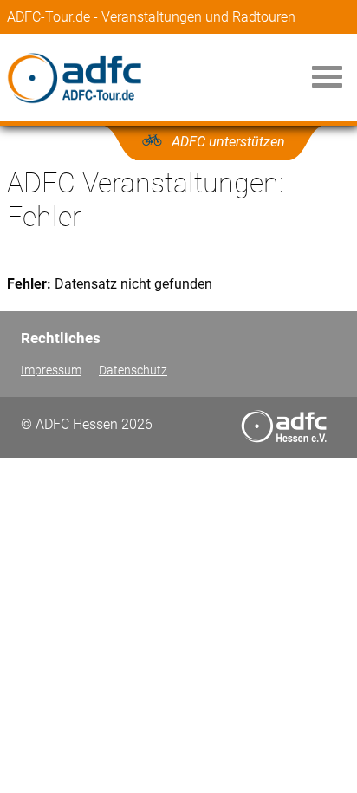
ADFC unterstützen (228, 141)
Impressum (51, 370)
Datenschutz (133, 370)
